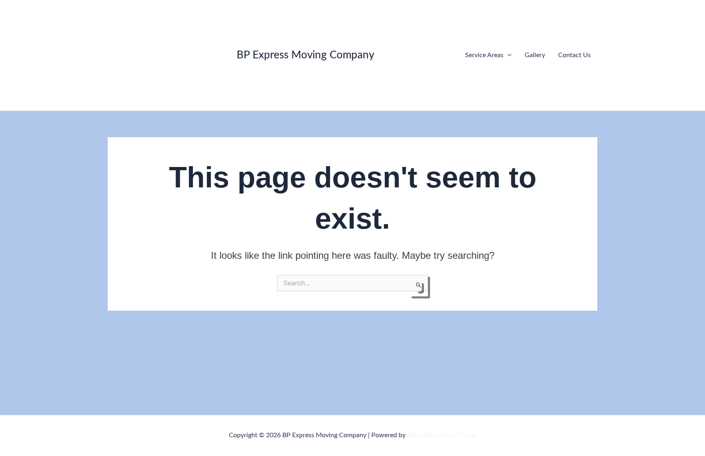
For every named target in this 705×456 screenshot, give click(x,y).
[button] (507, 55)
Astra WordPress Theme (442, 435)
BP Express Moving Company (305, 55)
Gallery (535, 55)
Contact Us (574, 55)
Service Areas (484, 55)
